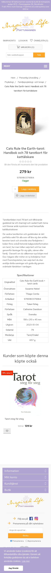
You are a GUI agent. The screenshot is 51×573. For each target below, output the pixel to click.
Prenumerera (18, 541)
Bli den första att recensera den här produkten (26, 164)
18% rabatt (7, 373)
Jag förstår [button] (13, 568)
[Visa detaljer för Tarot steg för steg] (26, 393)
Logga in (22, 40)
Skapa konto (9, 40)
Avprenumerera (34, 541)
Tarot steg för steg (14, 419)
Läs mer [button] (26, 561)
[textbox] (19, 54)
